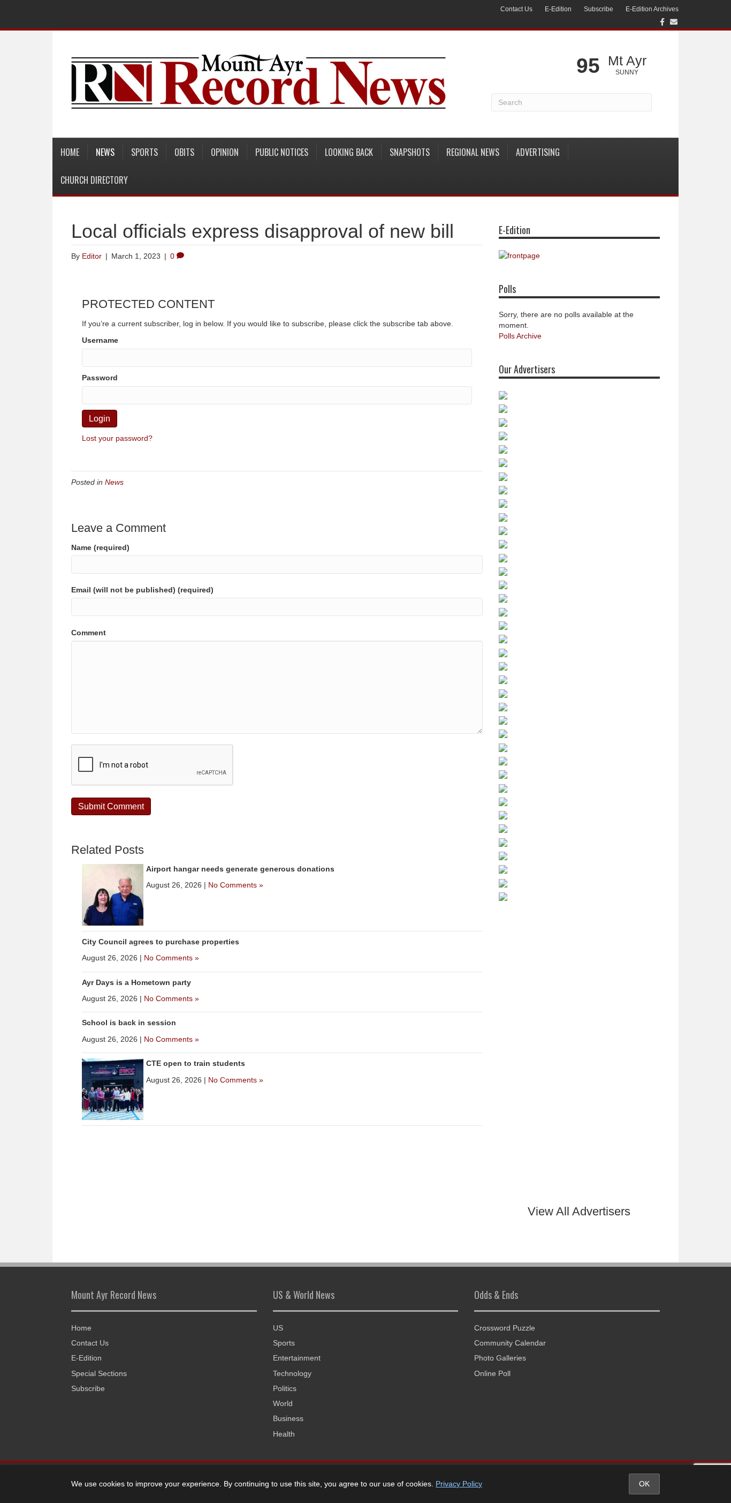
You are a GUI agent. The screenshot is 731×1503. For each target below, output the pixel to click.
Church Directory (94, 180)
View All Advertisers (579, 1211)
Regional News (472, 152)
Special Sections (99, 1373)
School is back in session (129, 1022)
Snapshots (410, 152)
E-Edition (558, 9)
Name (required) (100, 547)
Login (99, 418)
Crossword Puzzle (504, 1328)
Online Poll (492, 1373)
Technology (292, 1373)
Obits (184, 152)
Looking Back (349, 152)
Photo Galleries (500, 1358)
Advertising (538, 152)
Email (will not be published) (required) (142, 589)
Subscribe (598, 9)
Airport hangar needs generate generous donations (240, 869)
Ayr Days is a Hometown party (136, 982)
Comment (88, 632)
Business (288, 1418)
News (105, 152)
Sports (144, 152)
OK (644, 1483)
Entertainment (297, 1358)
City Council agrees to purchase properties (160, 941)
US (278, 1328)
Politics (284, 1388)
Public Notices (281, 152)
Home (69, 152)
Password (100, 377)
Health (284, 1434)
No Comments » (235, 885)
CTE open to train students (195, 1063)
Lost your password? (117, 438)
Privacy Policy (459, 1483)
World (283, 1403)
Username (100, 340)
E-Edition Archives (652, 9)
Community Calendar (510, 1343)
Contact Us (516, 9)
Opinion (225, 152)
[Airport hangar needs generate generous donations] (112, 894)
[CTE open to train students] (112, 1088)
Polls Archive (520, 336)
